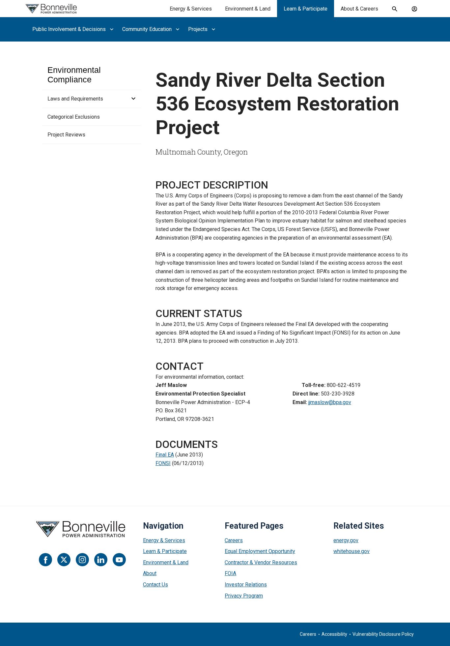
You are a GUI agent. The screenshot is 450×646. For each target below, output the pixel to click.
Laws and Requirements (75, 99)
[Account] (414, 9)
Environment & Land (247, 9)
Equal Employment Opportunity (260, 551)
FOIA (230, 573)
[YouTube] (119, 559)
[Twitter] (64, 559)
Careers (234, 540)
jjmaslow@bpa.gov (329, 402)
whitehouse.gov (351, 551)
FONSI (163, 463)
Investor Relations (246, 584)
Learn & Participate (305, 9)
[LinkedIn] (101, 559)
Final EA (164, 455)
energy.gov (345, 540)
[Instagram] (82, 559)
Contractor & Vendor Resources (261, 562)
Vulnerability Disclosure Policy (383, 634)
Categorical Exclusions (73, 117)
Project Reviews (66, 135)
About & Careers (359, 9)
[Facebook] (45, 559)
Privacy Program (244, 596)
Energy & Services (191, 9)
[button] (131, 99)
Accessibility (334, 634)
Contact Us (155, 584)
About (149, 573)
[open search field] (394, 9)
